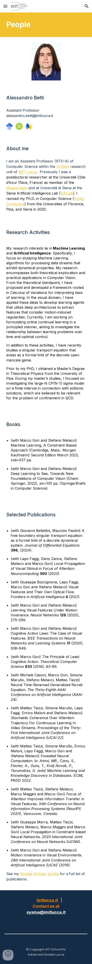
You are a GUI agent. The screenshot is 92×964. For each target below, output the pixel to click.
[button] (5, 6)
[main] (46, 25)
